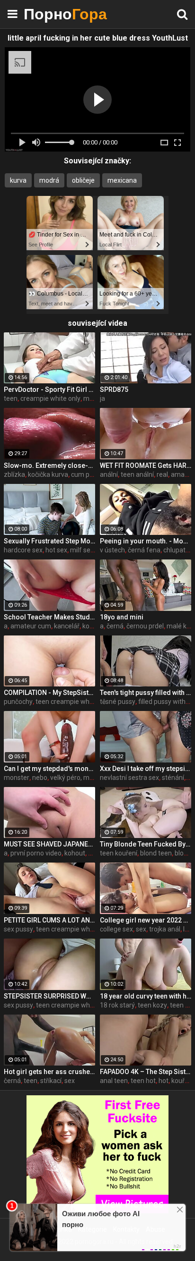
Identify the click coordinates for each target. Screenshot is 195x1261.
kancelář (67, 626)
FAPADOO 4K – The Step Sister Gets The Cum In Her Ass (145, 1071)
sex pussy (18, 929)
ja (102, 398)
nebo (39, 777)
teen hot (143, 1080)
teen (11, 398)
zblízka (14, 474)
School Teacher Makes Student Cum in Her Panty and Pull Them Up (49, 617)
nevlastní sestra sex (129, 777)
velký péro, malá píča (81, 777)
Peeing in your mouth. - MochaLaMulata (145, 541)
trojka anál (164, 929)
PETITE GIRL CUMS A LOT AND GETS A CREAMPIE (49, 920)
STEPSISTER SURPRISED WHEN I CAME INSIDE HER (49, 996)
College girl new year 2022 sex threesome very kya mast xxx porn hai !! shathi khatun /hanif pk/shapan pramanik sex (145, 920)
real (162, 474)
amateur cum (30, 626)
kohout (74, 853)
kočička (93, 626)
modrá (49, 180)
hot (163, 1080)
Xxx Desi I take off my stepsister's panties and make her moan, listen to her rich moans (145, 768)
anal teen (114, 1080)
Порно (47, 14)
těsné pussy (117, 701)
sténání (173, 777)
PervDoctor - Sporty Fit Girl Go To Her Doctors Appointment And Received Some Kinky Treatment (49, 389)
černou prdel (145, 626)
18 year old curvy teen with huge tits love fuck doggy (145, 996)
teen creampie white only (73, 701)
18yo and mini (121, 617)
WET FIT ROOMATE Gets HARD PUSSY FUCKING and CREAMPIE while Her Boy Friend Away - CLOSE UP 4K (145, 465)
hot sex (56, 550)
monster (16, 777)
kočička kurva (48, 474)
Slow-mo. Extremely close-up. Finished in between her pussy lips (49, 465)
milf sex (82, 550)
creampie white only (50, 398)
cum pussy (87, 474)
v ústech (112, 550)
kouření (182, 1080)
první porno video (36, 853)
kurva (18, 180)
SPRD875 (114, 389)
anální (109, 474)
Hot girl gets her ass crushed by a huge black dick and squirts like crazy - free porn (49, 1071)
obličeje (83, 180)
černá (115, 626)
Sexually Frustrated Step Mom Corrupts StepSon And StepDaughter (49, 541)
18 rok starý (117, 1005)
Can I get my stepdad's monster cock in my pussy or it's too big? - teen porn (49, 768)
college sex (116, 929)
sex (141, 929)
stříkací (51, 1080)
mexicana (122, 180)
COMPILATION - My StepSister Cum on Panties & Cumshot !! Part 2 (49, 692)
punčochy (18, 701)
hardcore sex (23, 550)
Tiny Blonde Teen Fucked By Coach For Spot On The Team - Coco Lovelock (145, 844)
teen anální (137, 474)
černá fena (144, 550)
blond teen (156, 853)
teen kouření (118, 853)
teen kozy (152, 1005)
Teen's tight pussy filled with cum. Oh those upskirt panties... (145, 692)
